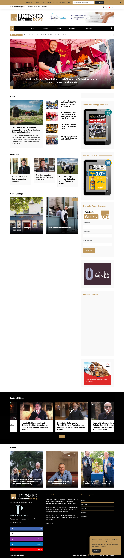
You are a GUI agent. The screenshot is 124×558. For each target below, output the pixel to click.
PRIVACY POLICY (15, 523)
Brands (59, 28)
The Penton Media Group (23, 503)
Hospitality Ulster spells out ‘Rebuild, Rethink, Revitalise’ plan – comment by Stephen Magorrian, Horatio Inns (26, 426)
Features (45, 28)
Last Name (86, 231)
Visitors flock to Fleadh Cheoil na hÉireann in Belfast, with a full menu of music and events (68, 115)
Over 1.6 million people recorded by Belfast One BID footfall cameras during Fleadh (51, 35)
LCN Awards (88, 28)
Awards (83, 512)
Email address (87, 240)
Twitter (103, 7)
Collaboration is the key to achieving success (20, 179)
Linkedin (112, 7)
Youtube (109, 7)
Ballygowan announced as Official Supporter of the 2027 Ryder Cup (61, 482)
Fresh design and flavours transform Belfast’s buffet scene (61, 229)
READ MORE (50, 523)
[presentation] (109, 35)
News (32, 28)
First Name (86, 223)
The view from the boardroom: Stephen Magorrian (44, 177)
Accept (96, 551)
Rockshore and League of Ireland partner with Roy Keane (96, 482)
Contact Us (45, 7)
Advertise (30, 7)
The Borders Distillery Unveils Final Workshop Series (62, 82)
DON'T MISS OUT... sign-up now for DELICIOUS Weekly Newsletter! (45, 2)
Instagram (106, 7)
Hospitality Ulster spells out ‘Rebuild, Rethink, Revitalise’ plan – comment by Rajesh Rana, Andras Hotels (61, 426)
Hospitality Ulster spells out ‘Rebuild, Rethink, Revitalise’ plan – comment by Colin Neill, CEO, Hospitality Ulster (97, 426)
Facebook (100, 7)
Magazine (72, 28)
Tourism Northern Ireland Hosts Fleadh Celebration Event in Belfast (69, 138)
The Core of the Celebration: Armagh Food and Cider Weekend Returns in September (26, 130)
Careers (37, 7)
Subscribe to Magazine (17, 7)
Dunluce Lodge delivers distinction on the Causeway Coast (67, 180)
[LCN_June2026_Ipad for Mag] (97, 178)
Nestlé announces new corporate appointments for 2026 (25, 482)
